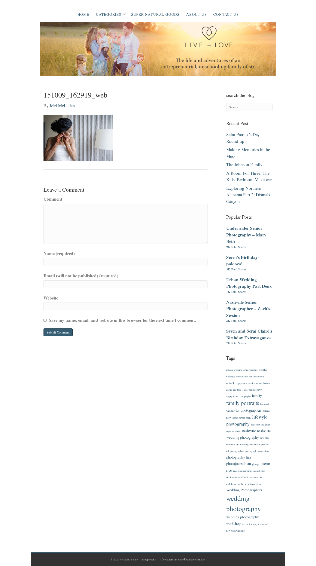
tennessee (253, 477)
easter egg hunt (233, 389)
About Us (196, 14)
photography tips (238, 457)
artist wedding (250, 369)
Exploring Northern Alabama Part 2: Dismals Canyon (248, 194)
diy (250, 376)
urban (258, 484)
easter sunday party (252, 389)
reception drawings (242, 470)
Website (50, 298)
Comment (52, 199)
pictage (255, 464)
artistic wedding (234, 369)
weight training (249, 524)
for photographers (249, 410)
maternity (255, 424)
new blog (264, 437)
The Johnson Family (244, 164)
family (257, 395)
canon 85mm (242, 376)
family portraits (242, 402)
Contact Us (226, 14)
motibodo (236, 431)
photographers (237, 451)
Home (83, 14)
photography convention (257, 451)
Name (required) (59, 253)
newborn (230, 444)
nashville (249, 430)
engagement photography (238, 396)
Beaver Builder (197, 559)
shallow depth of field (237, 477)
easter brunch (263, 383)
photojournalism (238, 463)
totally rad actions (246, 484)
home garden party (241, 417)
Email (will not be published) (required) (80, 275)
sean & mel (259, 470)
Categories (108, 14)
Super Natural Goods (155, 14)
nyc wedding (242, 444)
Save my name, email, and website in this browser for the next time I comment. (122, 320)
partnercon (255, 444)
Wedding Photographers (244, 490)
